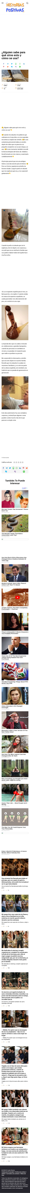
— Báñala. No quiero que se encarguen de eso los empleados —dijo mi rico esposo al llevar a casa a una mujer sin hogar (14, 1032)
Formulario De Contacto (12, 1173)
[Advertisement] (15, 34)
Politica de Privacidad (8, 1172)
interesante (6, 457)
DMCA (3, 1173)
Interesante (7, 78)
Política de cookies (20, 1172)
